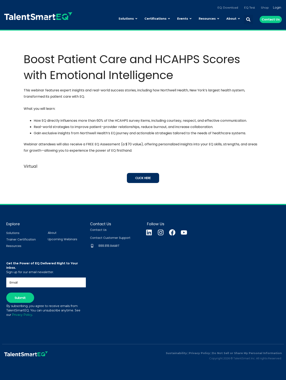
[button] (248, 19)
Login (277, 7)
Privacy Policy (22, 315)
